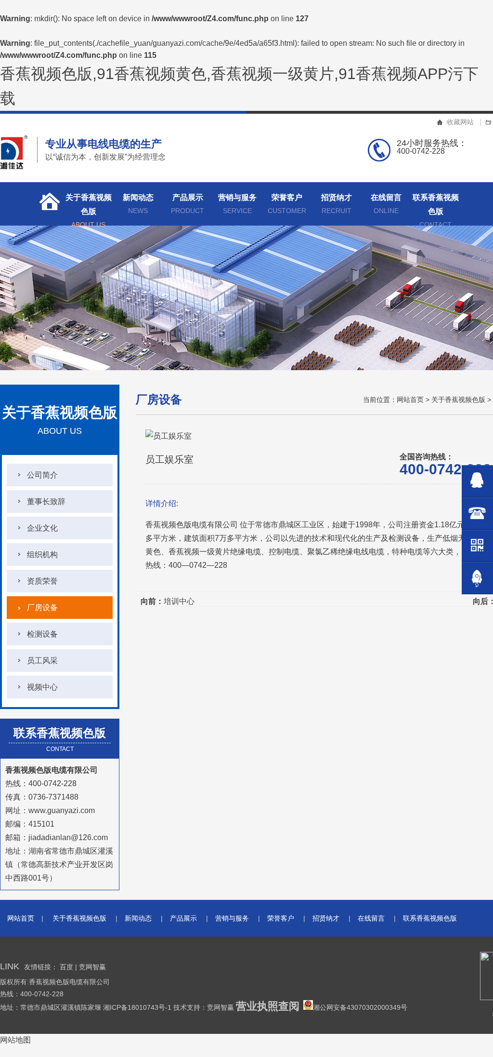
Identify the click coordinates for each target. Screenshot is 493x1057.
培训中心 (179, 601)
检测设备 (42, 634)
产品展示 (187, 203)
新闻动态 (138, 203)
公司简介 (42, 475)
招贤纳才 (336, 203)
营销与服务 (237, 203)
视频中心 (42, 687)
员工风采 (42, 660)
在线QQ (477, 481)
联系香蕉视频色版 (436, 209)
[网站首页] (47, 204)
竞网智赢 (92, 967)
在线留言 (386, 203)
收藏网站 (460, 122)
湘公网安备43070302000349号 (360, 1007)
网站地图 (15, 1040)
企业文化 (42, 528)
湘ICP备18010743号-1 (138, 1007)
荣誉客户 (287, 203)
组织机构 (42, 554)
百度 (66, 967)
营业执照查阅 (267, 1006)
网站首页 (410, 399)
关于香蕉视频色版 (88, 209)
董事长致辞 (46, 501)
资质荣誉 (42, 581)
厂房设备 (42, 607)
